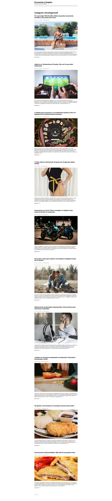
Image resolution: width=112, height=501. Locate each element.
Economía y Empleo (43, 2)
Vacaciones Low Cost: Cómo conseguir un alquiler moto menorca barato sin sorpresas (53, 211)
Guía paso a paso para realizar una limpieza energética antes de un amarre (55, 259)
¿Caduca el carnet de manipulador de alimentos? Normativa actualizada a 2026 (54, 358)
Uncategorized (46, 20)
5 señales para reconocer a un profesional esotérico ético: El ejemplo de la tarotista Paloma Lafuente (55, 113)
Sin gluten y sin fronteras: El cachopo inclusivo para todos (54, 406)
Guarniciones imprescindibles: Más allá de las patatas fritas (54, 452)
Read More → (37, 57)
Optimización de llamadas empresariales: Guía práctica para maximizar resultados (55, 308)
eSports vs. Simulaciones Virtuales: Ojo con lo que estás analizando (53, 65)
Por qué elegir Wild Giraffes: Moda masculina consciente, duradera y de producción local (54, 16)
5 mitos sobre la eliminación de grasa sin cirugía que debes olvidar (54, 163)
